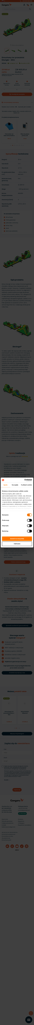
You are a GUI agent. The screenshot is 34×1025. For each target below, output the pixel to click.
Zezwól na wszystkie (17, 539)
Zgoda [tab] (5, 485)
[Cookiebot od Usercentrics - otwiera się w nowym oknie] (24, 480)
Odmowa (17, 544)
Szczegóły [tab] (15, 485)
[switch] (28, 520)
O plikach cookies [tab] (26, 485)
